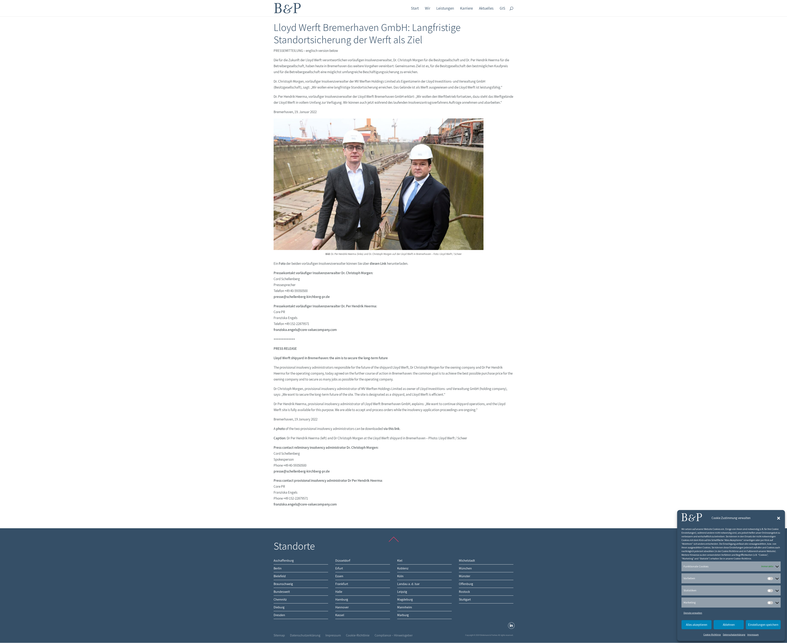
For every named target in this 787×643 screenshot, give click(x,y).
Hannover (342, 607)
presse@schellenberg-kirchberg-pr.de (302, 296)
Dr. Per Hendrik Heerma (358, 306)
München (465, 568)
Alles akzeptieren (696, 625)
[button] (779, 518)
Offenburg (466, 584)
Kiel (399, 560)
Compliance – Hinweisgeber (394, 635)
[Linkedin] (511, 625)
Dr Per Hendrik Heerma (365, 480)
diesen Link (378, 263)
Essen (339, 576)
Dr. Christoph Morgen (356, 273)
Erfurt (339, 568)
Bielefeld (280, 576)
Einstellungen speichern (763, 625)
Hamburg (341, 599)
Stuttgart (465, 599)
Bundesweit (282, 592)
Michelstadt (467, 560)
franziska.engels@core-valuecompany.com (305, 329)
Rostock (464, 592)
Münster (464, 576)
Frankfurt (341, 584)
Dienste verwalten (693, 612)
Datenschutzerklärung (734, 634)
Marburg (403, 615)
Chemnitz (280, 599)
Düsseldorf (342, 560)
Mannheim (404, 607)
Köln (400, 576)
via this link (391, 428)
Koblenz (402, 568)
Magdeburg (405, 599)
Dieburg (279, 607)
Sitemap (279, 635)
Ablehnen (729, 625)
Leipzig (402, 592)
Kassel (339, 615)
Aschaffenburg (284, 560)
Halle (338, 592)
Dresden (279, 615)
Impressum (753, 634)
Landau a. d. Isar (408, 584)
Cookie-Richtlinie (712, 634)
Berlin (278, 568)
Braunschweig (283, 584)
